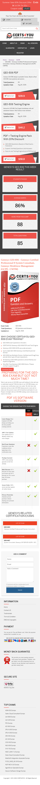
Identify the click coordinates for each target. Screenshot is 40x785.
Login (8, 16)
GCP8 (18, 57)
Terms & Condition (10, 613)
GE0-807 (7, 537)
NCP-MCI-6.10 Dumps (12, 761)
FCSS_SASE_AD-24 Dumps (13, 758)
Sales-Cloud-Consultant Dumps (15, 710)
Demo (22, 40)
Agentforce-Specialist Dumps (14, 764)
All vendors (33, 40)
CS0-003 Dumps (10, 739)
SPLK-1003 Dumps (11, 729)
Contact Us (22, 45)
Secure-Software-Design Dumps (15, 768)
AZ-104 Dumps (10, 736)
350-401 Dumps (10, 733)
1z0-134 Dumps (10, 717)
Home (4, 40)
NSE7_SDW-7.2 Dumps (12, 749)
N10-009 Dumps (10, 742)
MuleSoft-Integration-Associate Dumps (17, 755)
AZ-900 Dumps (10, 723)
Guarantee (10, 45)
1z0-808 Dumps (10, 713)
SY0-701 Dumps (10, 745)
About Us (13, 40)
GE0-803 (7, 524)
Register (27, 16)
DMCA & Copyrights (10, 617)
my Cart (29, 20)
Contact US (7, 607)
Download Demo (7, 366)
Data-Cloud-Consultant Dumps (14, 752)
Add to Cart (10, 93)
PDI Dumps (8, 720)
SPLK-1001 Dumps (11, 726)
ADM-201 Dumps (10, 707)
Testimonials (8, 610)
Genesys (11, 57)
